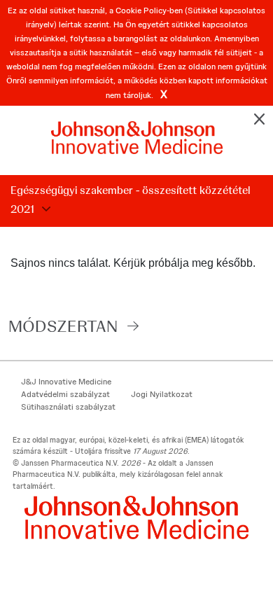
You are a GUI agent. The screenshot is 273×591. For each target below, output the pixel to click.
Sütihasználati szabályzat (68, 406)
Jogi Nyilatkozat (161, 394)
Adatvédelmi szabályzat (65, 394)
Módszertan (63, 326)
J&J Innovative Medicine (66, 381)
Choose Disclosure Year (44, 209)
